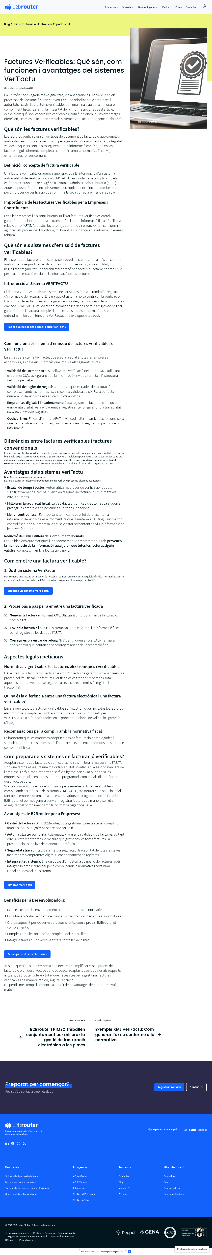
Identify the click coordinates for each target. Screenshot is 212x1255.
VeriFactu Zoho (81, 1200)
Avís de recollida (87, 1252)
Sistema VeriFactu (19, 885)
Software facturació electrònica (21, 1176)
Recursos (125, 1167)
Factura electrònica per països (20, 1182)
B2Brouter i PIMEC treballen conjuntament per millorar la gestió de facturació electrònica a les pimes (55, 1037)
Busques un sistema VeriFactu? (28, 591)
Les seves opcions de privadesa (110, 1252)
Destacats (12, 1167)
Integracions (79, 1188)
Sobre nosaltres (172, 1188)
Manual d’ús (125, 1188)
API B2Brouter (80, 1182)
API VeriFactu (80, 1176)
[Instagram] (18, 1143)
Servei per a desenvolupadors (27, 954)
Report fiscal (61, 24)
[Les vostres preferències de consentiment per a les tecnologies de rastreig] (192, 1249)
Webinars (123, 1194)
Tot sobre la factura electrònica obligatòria (27, 1188)
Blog (7, 24)
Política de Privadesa (44, 1233)
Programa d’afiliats (174, 1194)
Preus (166, 1182)
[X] (24, 1143)
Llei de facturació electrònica (32, 24)
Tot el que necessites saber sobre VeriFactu (36, 327)
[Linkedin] (7, 1143)
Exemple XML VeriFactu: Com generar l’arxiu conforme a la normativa (125, 1034)
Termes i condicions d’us (17, 1233)
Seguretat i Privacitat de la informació (27, 1236)
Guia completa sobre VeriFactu (21, 1194)
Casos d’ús (169, 1176)
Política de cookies (67, 1233)
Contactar (196, 1087)
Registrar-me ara (169, 1087)
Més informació (174, 1167)
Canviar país (171, 1129)
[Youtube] (12, 1143)
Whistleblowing (27, 1240)
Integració (80, 1167)
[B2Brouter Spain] (21, 7)
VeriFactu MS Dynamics (85, 1194)
